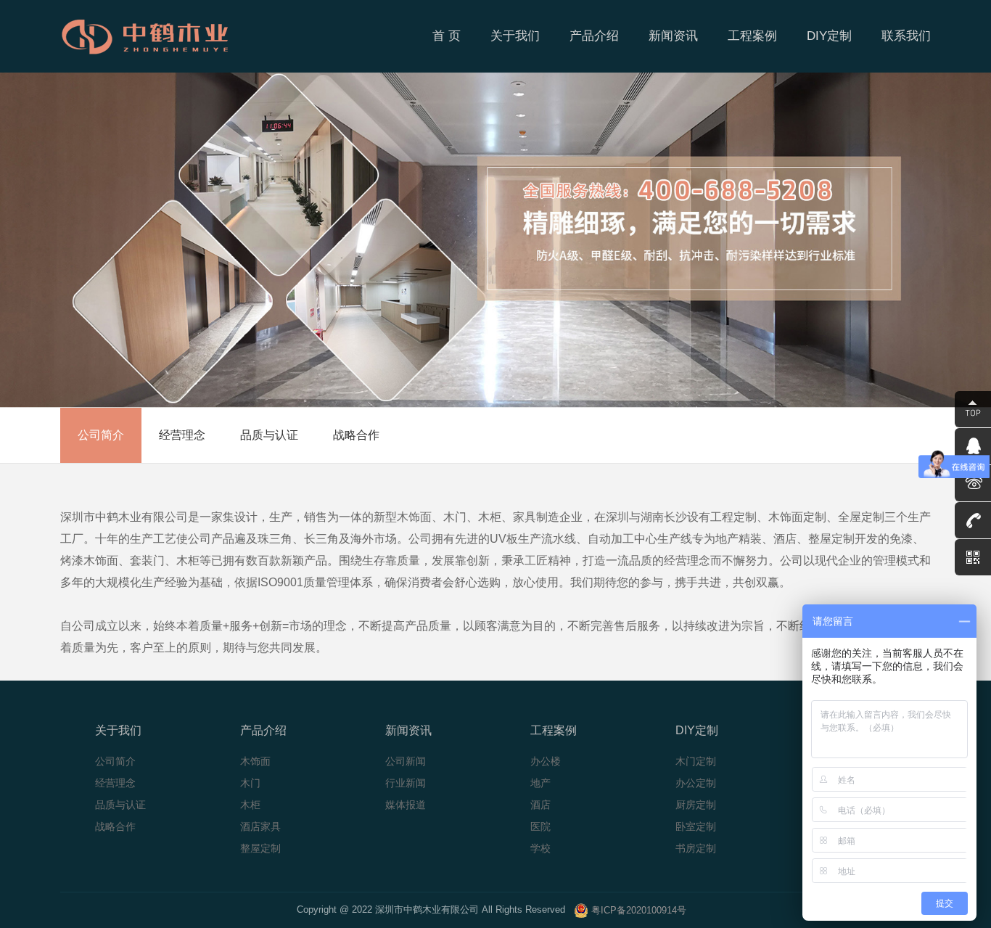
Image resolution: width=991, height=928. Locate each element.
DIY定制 (829, 36)
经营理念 (182, 435)
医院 (540, 826)
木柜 (250, 804)
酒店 (540, 804)
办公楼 (545, 761)
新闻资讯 (673, 36)
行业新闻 (405, 783)
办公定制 (695, 783)
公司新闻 (405, 761)
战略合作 (356, 435)
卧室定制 (695, 826)
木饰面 (255, 761)
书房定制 (695, 848)
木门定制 (695, 761)
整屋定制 (260, 848)
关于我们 (515, 36)
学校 (540, 848)
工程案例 (752, 36)
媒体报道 (405, 804)
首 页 (446, 36)
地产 (540, 783)
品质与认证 (269, 435)
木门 (250, 783)
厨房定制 (695, 804)
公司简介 (101, 435)
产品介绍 (594, 36)
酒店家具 (260, 826)
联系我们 (906, 36)
